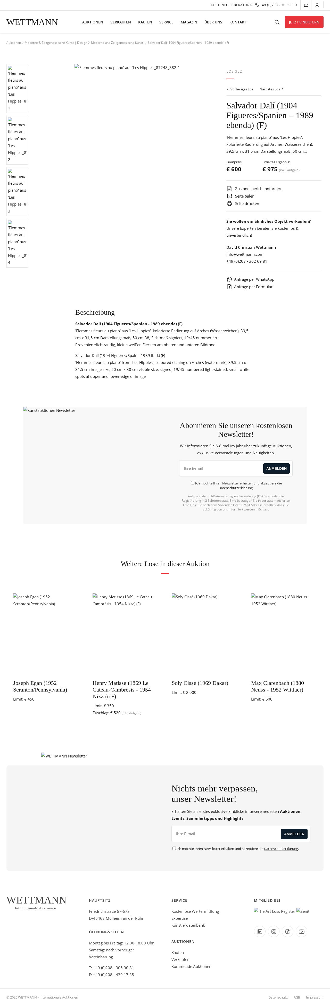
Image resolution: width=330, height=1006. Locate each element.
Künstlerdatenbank (188, 925)
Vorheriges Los (241, 89)
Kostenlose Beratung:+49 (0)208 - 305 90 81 (254, 5)
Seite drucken (246, 203)
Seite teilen (244, 196)
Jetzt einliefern (304, 22)
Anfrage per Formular (253, 286)
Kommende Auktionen (191, 966)
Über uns (213, 22)
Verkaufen (120, 22)
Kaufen (145, 22)
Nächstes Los (270, 89)
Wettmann (32, 22)
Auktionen (92, 22)
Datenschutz (278, 997)
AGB (297, 997)
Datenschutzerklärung (236, 487)
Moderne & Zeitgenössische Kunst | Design (56, 42)
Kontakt (237, 22)
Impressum (315, 997)
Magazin (189, 22)
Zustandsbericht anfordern (258, 188)
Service (166, 22)
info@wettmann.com (244, 254)
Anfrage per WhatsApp (254, 279)
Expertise (179, 918)
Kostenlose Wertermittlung (195, 911)
